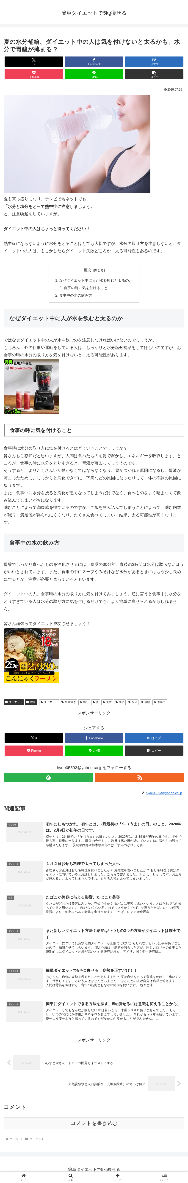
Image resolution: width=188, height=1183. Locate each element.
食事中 (161, 702)
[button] (154, 74)
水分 (134, 702)
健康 (33, 702)
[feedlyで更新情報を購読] (48, 777)
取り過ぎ (70, 702)
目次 (87, 270)
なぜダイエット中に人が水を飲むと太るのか (96, 280)
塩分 (86, 702)
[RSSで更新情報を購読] (139, 777)
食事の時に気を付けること (86, 288)
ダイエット (15, 702)
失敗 (109, 702)
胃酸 (147, 702)
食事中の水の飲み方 (75, 295)
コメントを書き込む (94, 1123)
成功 (121, 702)
